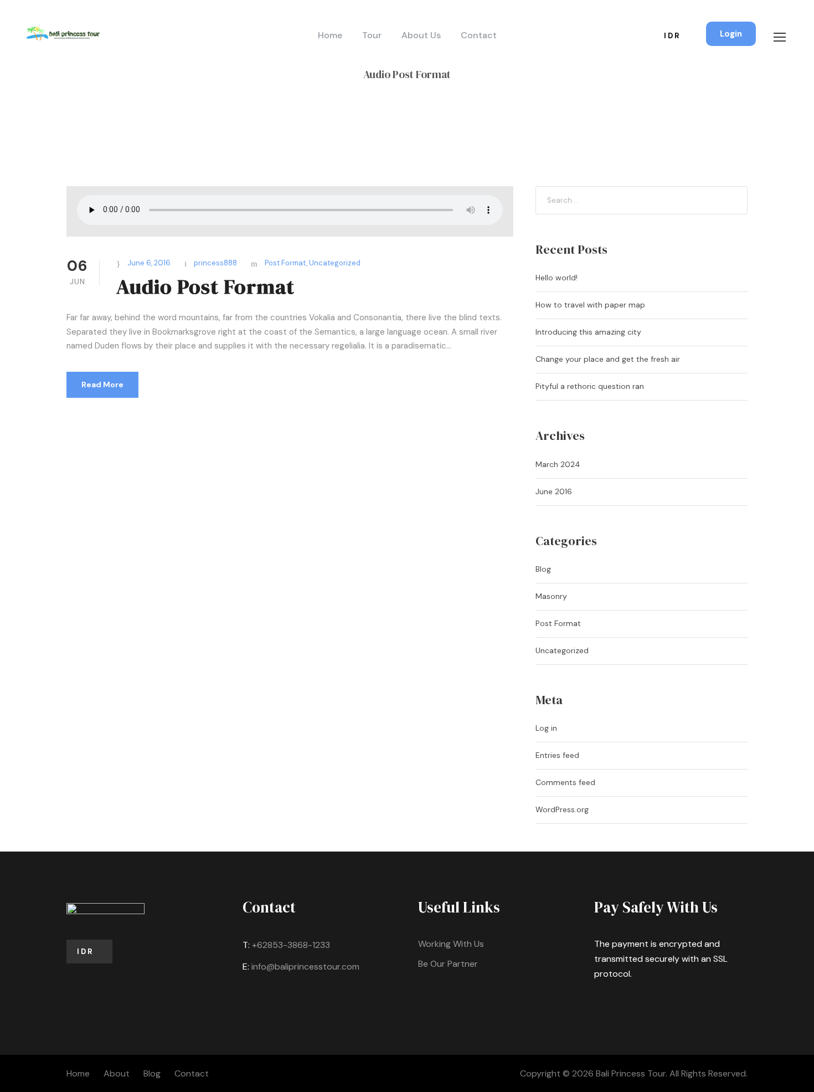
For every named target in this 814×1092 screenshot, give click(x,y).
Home (330, 35)
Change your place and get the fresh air (607, 359)
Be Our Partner (448, 964)
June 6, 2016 (149, 263)
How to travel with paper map (590, 305)
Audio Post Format (205, 286)
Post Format (285, 263)
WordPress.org (562, 809)
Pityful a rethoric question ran (589, 386)
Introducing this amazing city (588, 332)
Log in (546, 728)
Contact (479, 35)
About (117, 1073)
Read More (102, 384)
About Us (421, 35)
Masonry (551, 596)
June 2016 (553, 491)
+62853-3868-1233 (291, 945)
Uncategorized (334, 263)
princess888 (215, 263)
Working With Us (451, 944)
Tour (372, 35)
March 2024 (557, 464)
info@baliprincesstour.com (305, 966)
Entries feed (557, 755)
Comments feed (565, 782)
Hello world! (556, 278)
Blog (543, 569)
